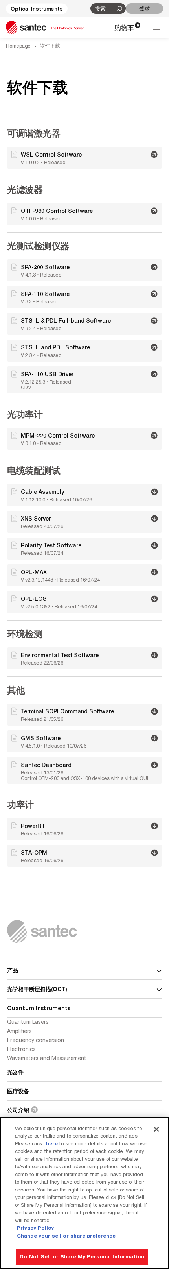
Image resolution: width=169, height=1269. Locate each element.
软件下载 (50, 46)
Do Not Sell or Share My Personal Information (82, 1256)
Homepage (18, 46)
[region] (84, 1193)
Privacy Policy (35, 1228)
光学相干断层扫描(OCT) (37, 989)
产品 (12, 970)
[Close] (156, 1129)
